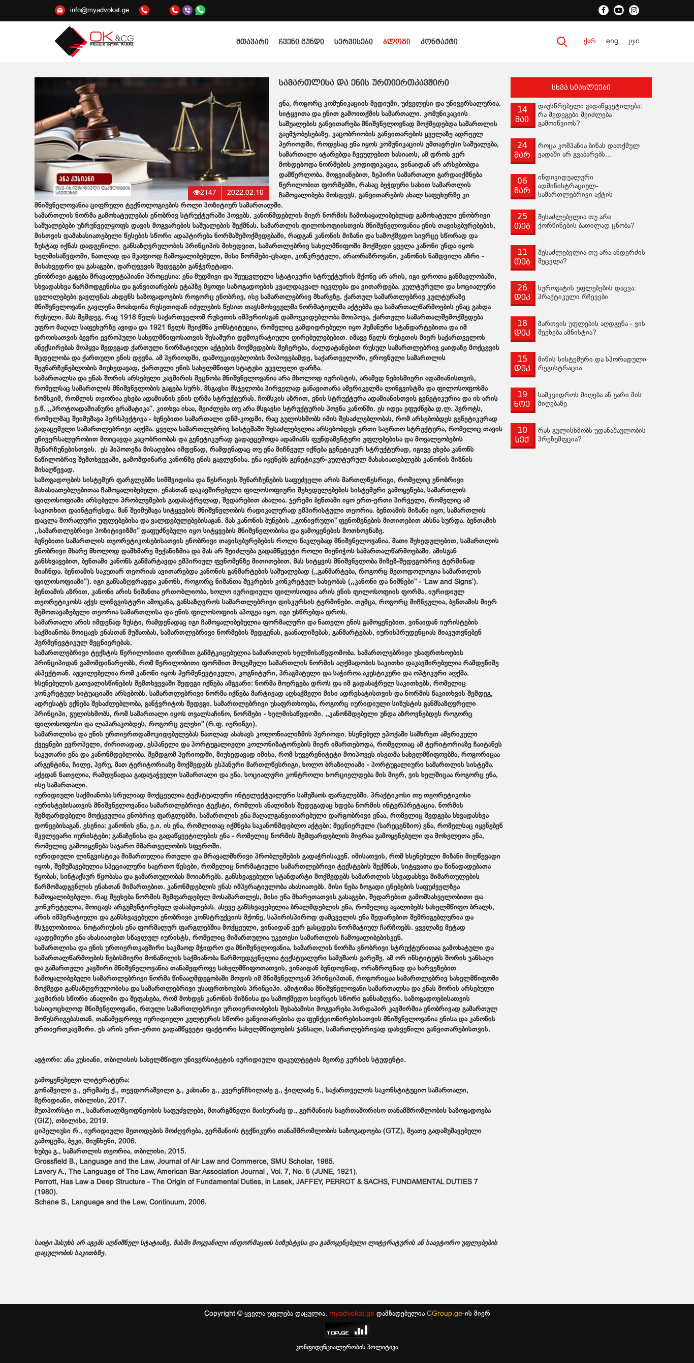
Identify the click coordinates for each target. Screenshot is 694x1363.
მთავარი (252, 42)
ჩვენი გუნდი (301, 42)
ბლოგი (397, 42)
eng (612, 41)
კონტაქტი (439, 42)
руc (633, 41)
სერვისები (353, 42)
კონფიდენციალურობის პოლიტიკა (347, 1348)
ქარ (590, 41)
